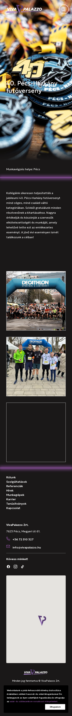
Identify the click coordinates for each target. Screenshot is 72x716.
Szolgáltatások (16, 481)
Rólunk (11, 477)
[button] (8, 539)
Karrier (11, 499)
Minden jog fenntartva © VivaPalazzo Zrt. (36, 680)
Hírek (9, 490)
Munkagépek (15, 495)
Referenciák (14, 486)
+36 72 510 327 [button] (23, 539)
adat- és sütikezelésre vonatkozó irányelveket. (34, 701)
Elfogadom (55, 706)
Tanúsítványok (16, 503)
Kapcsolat (13, 508)
